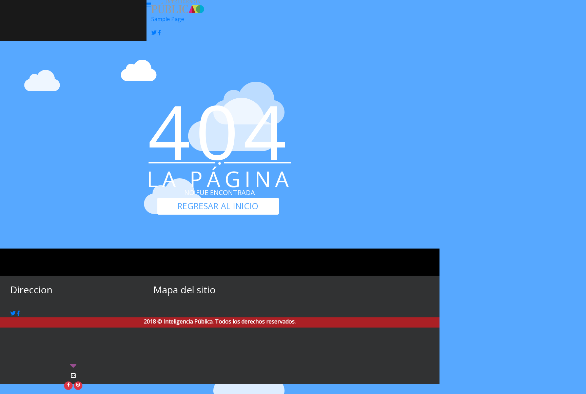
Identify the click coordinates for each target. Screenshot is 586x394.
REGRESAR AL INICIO (217, 206)
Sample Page (167, 19)
